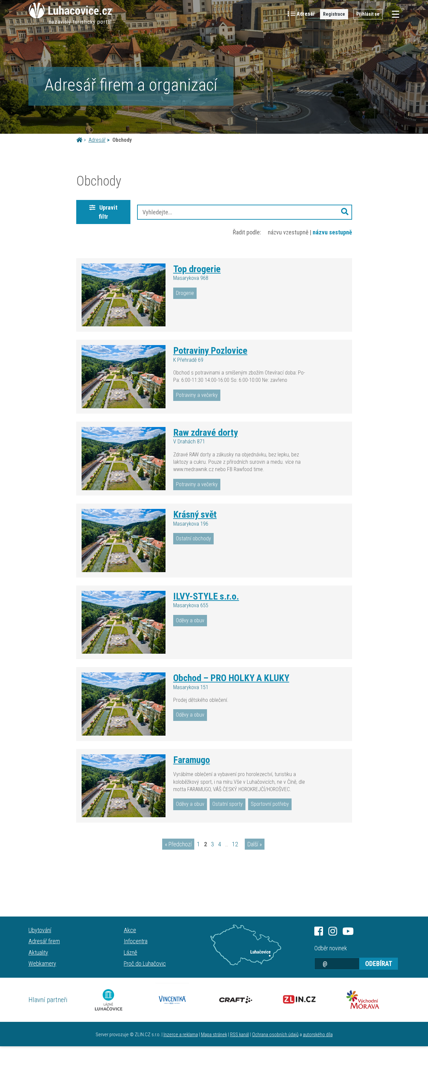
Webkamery (42, 963)
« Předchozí (178, 844)
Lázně (130, 952)
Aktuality (38, 952)
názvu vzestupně (288, 232)
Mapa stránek (214, 1035)
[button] (344, 212)
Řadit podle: (247, 232)
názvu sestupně (332, 232)
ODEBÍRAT (378, 964)
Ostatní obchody (193, 538)
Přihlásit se (368, 14)
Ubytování (39, 930)
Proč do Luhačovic (145, 963)
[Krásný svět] (124, 540)
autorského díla (318, 1035)
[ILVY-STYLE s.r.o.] (124, 622)
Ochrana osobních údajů (275, 1035)
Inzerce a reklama (181, 1035)
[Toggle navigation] (393, 14)
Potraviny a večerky (197, 395)
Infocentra (135, 941)
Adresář (97, 140)
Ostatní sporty (227, 804)
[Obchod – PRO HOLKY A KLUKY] (124, 703)
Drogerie (185, 293)
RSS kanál (239, 1035)
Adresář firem (44, 941)
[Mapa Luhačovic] (245, 945)
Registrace (334, 14)
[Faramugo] (124, 785)
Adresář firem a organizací (130, 85)
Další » (254, 844)
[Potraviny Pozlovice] (124, 376)
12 (235, 844)
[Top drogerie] (124, 294)
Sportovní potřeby (270, 804)
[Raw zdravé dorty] (124, 459)
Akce (130, 930)
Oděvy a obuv (190, 620)
